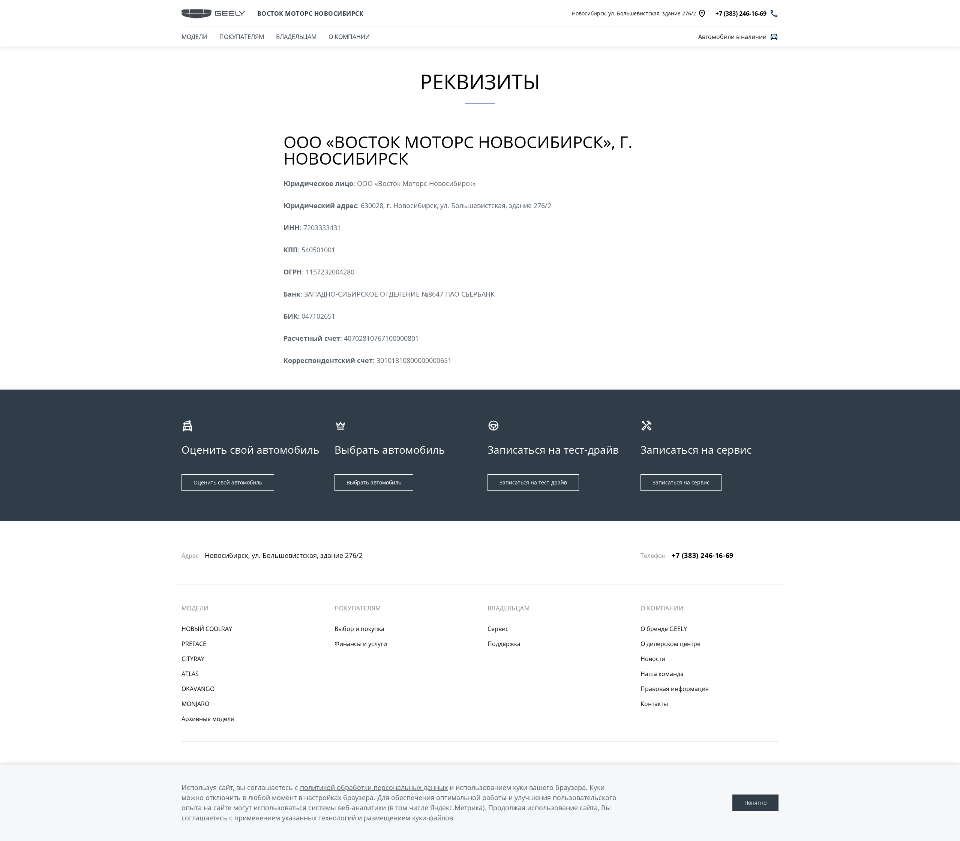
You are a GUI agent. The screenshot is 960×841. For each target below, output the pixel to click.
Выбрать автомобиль (373, 482)
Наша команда (662, 674)
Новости (652, 659)
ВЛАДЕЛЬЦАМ (296, 37)
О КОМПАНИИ (349, 37)
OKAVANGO (198, 689)
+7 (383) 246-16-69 (703, 555)
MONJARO (195, 704)
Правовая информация (674, 689)
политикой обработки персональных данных (374, 787)
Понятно (755, 802)
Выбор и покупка (359, 629)
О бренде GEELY (663, 629)
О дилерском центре (670, 644)
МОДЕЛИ (194, 37)
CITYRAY (193, 659)
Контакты (654, 704)
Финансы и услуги (360, 644)
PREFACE (194, 644)
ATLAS (190, 674)
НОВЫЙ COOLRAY (207, 629)
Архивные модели (208, 719)
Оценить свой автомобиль (228, 482)
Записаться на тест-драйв (533, 482)
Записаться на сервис (681, 482)
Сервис (498, 629)
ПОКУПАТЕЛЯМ (241, 37)
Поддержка (504, 644)
